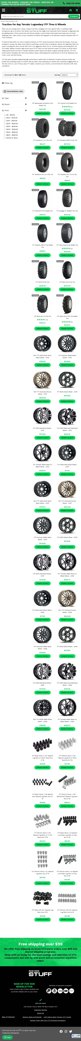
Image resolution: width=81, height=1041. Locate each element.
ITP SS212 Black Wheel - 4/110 (67, 392)
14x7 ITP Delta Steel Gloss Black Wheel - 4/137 (42, 502)
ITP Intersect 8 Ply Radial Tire (42, 211)
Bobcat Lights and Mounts (32, 1017)
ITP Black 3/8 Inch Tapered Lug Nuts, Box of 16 (42, 911)
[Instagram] (66, 1031)
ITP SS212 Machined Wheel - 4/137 (42, 575)
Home (2, 21)
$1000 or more (12, 138)
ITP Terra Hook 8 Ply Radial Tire (67, 245)
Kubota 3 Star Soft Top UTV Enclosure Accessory (48, 1020)
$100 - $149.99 (12, 118)
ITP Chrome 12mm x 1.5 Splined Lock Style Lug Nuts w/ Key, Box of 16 (67, 874)
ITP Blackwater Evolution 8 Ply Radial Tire (42, 104)
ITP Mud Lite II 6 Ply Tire (42, 316)
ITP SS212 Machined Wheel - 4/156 (42, 684)
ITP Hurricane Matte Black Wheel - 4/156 (42, 648)
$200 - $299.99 (12, 123)
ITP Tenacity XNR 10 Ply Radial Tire (42, 246)
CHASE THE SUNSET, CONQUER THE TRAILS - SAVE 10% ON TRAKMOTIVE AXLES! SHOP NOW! (27, 3)
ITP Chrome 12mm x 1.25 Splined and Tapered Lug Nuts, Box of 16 (67, 796)
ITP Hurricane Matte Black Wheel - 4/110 (67, 356)
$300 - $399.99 (12, 126)
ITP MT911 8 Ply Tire (42, 282)
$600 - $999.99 (12, 135)
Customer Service (40, 1010)
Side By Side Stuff (13, 1030)
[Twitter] (70, 1031)
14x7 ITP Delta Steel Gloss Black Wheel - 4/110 (42, 356)
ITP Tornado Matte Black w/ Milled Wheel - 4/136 (67, 575)
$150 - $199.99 (12, 121)
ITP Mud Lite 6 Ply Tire (67, 282)
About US (40, 1013)
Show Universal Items (15, 91)
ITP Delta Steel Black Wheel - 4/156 (42, 611)
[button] (76, 1036)
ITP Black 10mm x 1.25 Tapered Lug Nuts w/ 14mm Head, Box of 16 (42, 758)
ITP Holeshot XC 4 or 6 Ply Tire (42, 174)
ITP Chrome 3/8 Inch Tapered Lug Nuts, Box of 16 (67, 911)
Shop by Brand (10, 21)
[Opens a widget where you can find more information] (7, 1037)
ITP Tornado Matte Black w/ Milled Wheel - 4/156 (67, 720)
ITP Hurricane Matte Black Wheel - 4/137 (42, 538)
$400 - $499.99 (12, 129)
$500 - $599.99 (12, 132)
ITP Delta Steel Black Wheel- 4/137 (67, 466)
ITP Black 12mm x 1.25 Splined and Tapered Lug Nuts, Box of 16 (42, 796)
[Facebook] (61, 1031)
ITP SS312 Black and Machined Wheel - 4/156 (67, 684)
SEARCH (74, 16)
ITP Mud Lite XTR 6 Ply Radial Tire (67, 317)
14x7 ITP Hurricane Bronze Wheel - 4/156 (67, 611)
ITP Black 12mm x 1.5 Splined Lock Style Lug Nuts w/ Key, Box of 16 (67, 835)
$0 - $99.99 (11, 115)
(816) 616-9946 (73, 3)
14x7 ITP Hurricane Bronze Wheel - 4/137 (67, 502)
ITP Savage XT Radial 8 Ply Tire (67, 211)
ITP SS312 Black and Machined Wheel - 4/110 (67, 429)
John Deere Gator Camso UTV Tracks (57, 1017)
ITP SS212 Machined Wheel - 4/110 (42, 429)
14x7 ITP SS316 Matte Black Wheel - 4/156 (42, 720)
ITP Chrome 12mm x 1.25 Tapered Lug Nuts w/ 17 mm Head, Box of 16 (42, 835)
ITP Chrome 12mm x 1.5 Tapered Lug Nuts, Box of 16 (42, 872)
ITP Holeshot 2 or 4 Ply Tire (42, 140)
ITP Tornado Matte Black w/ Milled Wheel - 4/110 (42, 466)
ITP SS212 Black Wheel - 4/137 (67, 537)
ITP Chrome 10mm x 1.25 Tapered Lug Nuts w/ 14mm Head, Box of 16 (67, 758)
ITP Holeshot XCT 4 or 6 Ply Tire (67, 175)
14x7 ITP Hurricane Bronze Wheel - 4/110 (42, 393)
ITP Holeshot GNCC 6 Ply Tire (67, 140)
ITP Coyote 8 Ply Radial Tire (67, 103)
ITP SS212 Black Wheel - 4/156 (67, 646)
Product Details (43, 113)
